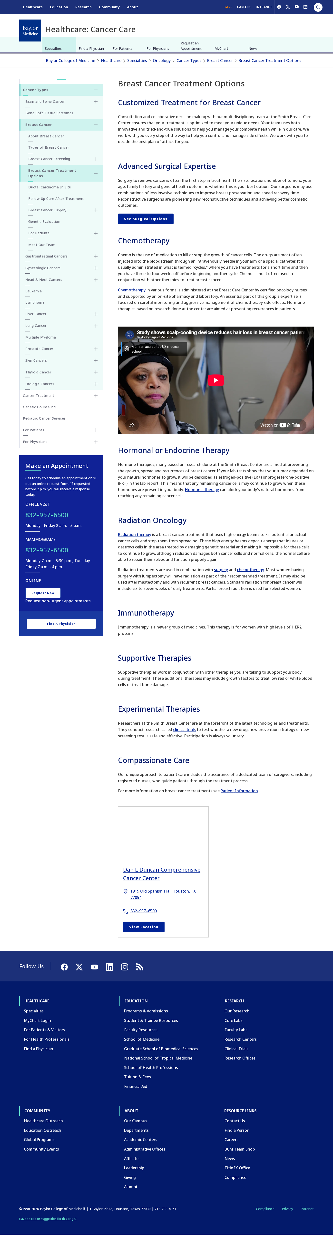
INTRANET (263, 7)
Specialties (53, 48)
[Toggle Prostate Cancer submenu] (95, 349)
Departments (136, 1130)
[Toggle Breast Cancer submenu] (95, 125)
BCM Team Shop (240, 1149)
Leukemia (33, 291)
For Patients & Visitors (44, 1029)
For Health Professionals (46, 1039)
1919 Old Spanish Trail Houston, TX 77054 (163, 894)
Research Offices (240, 1058)
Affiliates (132, 1158)
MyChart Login (37, 1020)
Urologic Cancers (39, 383)
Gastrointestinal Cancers (46, 256)
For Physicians (158, 48)
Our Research (237, 1011)
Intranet (307, 1208)
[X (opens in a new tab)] (288, 7)
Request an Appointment (191, 46)
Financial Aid (135, 1086)
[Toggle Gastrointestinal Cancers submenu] (95, 256)
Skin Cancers (36, 360)
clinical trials (184, 729)
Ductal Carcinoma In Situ (49, 187)
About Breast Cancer (46, 136)
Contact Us (235, 1120)
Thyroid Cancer (38, 372)
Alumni (130, 1186)
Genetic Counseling (39, 407)
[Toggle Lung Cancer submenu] (95, 326)
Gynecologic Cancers (43, 268)
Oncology (162, 60)
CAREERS (244, 7)
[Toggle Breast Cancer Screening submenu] (95, 159)
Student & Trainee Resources (151, 1020)
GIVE (228, 7)
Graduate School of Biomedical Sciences (161, 1048)
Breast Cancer (220, 60)
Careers (231, 1139)
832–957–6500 (143, 911)
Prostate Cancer (39, 348)
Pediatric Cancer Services (44, 418)
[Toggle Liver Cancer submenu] (95, 314)
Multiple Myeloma (40, 337)
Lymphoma (34, 302)
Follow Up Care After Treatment (56, 198)
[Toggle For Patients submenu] (95, 233)
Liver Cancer (35, 313)
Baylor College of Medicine (70, 60)
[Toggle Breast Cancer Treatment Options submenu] (95, 173)
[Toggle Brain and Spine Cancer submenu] (95, 101)
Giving (130, 1177)
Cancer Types (188, 60)
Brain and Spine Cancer (45, 101)
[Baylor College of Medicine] (30, 30)
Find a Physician (91, 48)
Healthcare (33, 6)
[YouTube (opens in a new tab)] (297, 7)
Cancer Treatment (38, 395)
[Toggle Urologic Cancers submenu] (95, 384)
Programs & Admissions (146, 1011)
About (132, 6)
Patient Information (239, 790)
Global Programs (39, 1139)
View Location (143, 927)
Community (109, 6)
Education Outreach (42, 1130)
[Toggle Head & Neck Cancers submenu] (95, 280)
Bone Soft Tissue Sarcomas (49, 113)
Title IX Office (237, 1168)
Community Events (41, 1149)
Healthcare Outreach (43, 1120)
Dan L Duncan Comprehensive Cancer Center (161, 874)
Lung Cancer (36, 325)
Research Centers (241, 1039)
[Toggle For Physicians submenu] (95, 442)
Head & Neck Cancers (43, 279)
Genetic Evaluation (44, 221)
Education (59, 6)
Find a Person (237, 1130)
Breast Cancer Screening (49, 158)
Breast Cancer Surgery (47, 210)
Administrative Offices (144, 1149)
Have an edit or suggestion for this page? (48, 1219)
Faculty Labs (236, 1029)
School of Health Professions (151, 1067)
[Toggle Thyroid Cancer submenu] (95, 372)
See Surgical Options (145, 218)
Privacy (287, 1208)
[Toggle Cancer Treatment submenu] (95, 395)
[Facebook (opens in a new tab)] (279, 7)
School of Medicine (141, 1039)
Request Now (43, 593)
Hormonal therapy (202, 489)
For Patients (122, 48)
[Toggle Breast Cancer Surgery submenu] (95, 210)
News (252, 48)
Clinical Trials (236, 1048)
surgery (221, 569)
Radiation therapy (134, 534)
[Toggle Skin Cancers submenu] (95, 360)
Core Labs (234, 1020)
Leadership (134, 1168)
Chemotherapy (132, 290)
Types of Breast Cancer (48, 147)
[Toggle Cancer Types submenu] (95, 90)
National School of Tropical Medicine (158, 1058)
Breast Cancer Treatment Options (270, 60)
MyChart (221, 48)
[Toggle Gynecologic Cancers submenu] (95, 268)
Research (83, 6)
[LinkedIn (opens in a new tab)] (305, 7)
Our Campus (135, 1120)
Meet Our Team (42, 244)
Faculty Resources (140, 1029)
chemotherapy (250, 569)
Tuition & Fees (137, 1077)
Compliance (235, 1177)
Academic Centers (140, 1139)
